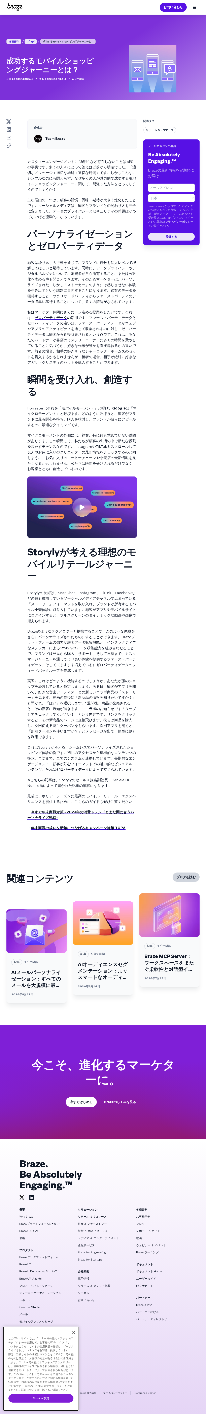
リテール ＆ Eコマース (92, 1216)
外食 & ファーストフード (94, 1224)
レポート (25, 1300)
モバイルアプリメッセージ (36, 1321)
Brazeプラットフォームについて (40, 1224)
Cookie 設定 (41, 1398)
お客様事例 (143, 1216)
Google (119, 408)
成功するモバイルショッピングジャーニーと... (68, 41)
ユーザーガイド (146, 1278)
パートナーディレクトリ (151, 1319)
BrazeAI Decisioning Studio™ (38, 1271)
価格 (22, 1238)
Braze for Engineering (92, 1252)
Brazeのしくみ (28, 1231)
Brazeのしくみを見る (120, 1102)
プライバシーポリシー (179, 221)
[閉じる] (73, 1332)
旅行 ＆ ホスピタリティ (93, 1231)
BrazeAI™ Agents (30, 1278)
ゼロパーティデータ (51, 317)
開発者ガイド (144, 1286)
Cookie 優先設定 (87, 1393)
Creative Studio (29, 1307)
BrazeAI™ (25, 1264)
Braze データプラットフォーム (39, 1257)
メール (23, 1314)
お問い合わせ (173, 7)
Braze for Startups (90, 1259)
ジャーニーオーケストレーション (40, 1293)
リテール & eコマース (160, 130)
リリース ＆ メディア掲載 (94, 1286)
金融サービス (86, 1245)
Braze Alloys (144, 1305)
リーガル (83, 1293)
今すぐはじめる (81, 1102)
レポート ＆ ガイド (148, 1231)
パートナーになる (147, 1312)
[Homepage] (14, 7)
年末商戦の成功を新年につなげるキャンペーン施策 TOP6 (78, 828)
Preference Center (145, 1393)
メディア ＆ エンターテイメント (98, 1238)
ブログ (30, 41)
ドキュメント (144, 1264)
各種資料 (14, 41)
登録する (171, 236)
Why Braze (26, 1216)
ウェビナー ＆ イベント (151, 1245)
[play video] (82, 507)
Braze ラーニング (147, 1252)
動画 (139, 1238)
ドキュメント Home (149, 1271)
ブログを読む (186, 877)
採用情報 (83, 1278)
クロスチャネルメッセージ (36, 1286)
